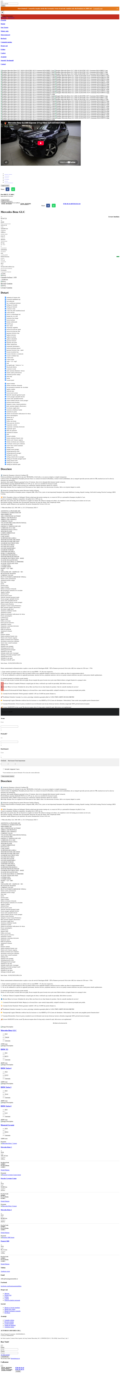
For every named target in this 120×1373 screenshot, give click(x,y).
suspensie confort (12, 425)
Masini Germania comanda (12, 1311)
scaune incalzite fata (13, 352)
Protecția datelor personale (12, 1300)
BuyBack (7, 1313)
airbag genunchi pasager (14, 453)
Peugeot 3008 (5, 1241)
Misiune (6, 1293)
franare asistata (11, 436)
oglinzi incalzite (11, 337)
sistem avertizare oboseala (14, 385)
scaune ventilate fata (13, 355)
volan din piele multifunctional (16, 310)
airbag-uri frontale (12, 305)
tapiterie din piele (12, 342)
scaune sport (10, 380)
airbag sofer (10, 447)
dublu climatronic (12, 344)
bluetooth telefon (12, 367)
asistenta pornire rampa (13, 374)
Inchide (18, 1371)
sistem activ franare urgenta (15, 440)
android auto (10, 391)
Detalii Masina (5, 1170)
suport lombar (11, 383)
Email (2, 1347)
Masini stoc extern (9, 1309)
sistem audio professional (14, 372)
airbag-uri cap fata (12, 455)
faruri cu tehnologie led (13, 314)
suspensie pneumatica (13, 346)
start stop (9, 376)
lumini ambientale (12, 322)
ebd (8, 434)
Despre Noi (7, 1295)
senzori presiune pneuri (13, 348)
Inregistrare (3, 17)
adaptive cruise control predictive (16, 404)
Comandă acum (97, 8)
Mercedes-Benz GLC (9, 1030)
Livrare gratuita (9, 1323)
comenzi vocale (11, 369)
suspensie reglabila (12, 327)
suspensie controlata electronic (16, 427)
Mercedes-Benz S (6, 1210)
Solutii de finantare (10, 1325)
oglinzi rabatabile (12, 339)
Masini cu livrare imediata (12, 1307)
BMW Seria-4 (6, 1068)
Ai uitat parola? (5, 1355)
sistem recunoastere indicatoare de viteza (19, 413)
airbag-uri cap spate (12, 462)
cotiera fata (10, 357)
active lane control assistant (15, 445)
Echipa (6, 1297)
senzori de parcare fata (13, 331)
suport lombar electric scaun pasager (17, 400)
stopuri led (10, 419)
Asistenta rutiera (9, 1327)
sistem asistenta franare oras (15, 438)
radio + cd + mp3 (12, 361)
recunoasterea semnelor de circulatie (17, 387)
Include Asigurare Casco (12, 769)
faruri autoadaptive (12, 415)
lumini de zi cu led (12, 316)
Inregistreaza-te (15, 1358)
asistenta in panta (12, 412)
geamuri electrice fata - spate (15, 350)
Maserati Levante (7, 1125)
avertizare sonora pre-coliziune (16, 443)
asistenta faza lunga (12, 318)
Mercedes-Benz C (6, 1147)
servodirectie (10, 301)
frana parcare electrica (13, 423)
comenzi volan (11, 309)
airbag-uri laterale (12, 307)
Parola (2, 1351)
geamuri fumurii (11, 340)
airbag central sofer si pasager (15, 457)
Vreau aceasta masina (8, 776)
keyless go (10, 324)
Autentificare (11, 17)
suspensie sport (11, 428)
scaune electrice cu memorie (15, 354)
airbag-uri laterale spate (13, 464)
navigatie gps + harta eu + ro (15, 365)
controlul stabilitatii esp (13, 299)
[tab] (61, 174)
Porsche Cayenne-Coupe (8, 1178)
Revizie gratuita (9, 1322)
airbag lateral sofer (12, 460)
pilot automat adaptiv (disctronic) (16, 406)
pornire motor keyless (13, 402)
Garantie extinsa (9, 1320)
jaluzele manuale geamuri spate (16, 395)
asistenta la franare (12, 432)
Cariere (6, 1298)
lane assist (10, 325)
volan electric (11, 312)
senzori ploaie (11, 320)
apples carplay (11, 389)
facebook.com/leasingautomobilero (11, 1286)
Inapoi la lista (5, 185)
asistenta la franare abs (13, 297)
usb (8, 363)
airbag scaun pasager (13, 449)
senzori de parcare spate (14, 329)
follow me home (11, 421)
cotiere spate (10, 359)
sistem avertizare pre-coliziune (16, 442)
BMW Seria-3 (6, 1087)
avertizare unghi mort (13, 408)
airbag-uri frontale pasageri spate (16, 458)
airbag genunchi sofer (13, 451)
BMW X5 (4, 1049)
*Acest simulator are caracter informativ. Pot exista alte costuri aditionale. (21, 772)
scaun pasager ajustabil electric (16, 396)
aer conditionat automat (14, 303)
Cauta (3, 5)
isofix (8, 378)
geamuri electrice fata (13, 333)
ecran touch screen (12, 393)
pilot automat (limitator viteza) (15, 371)
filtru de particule (12, 430)
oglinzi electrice (11, 335)
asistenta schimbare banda (14, 410)
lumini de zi (10, 417)
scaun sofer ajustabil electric (15, 398)
